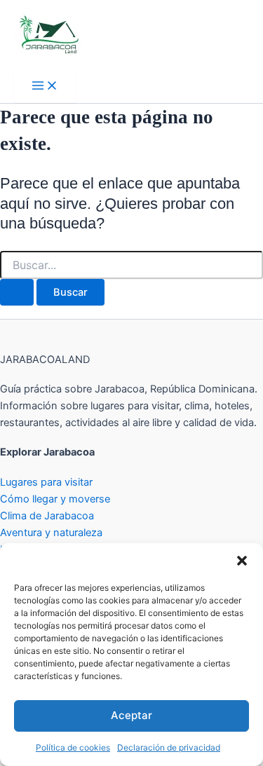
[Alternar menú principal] (45, 86)
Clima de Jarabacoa (47, 515)
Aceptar (131, 715)
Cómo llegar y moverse (55, 499)
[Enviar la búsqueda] (17, 292)
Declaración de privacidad (168, 747)
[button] (242, 561)
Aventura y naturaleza (51, 532)
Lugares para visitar (46, 482)
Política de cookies (73, 747)
